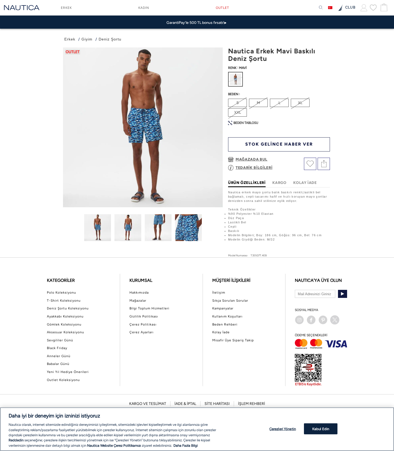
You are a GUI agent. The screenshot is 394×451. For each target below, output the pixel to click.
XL (300, 103)
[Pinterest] (323, 319)
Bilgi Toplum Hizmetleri (149, 308)
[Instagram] (299, 319)
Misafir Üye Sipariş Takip (233, 340)
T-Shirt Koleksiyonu (64, 300)
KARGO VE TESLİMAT (147, 403)
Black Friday (57, 348)
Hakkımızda (139, 292)
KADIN (143, 8)
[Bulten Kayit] (342, 294)
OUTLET (222, 8)
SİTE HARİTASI (217, 403)
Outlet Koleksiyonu (63, 380)
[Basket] (383, 7)
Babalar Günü (58, 364)
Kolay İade (221, 332)
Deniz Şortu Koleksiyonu (68, 308)
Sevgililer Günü (60, 340)
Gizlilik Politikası (143, 316)
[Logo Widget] (21, 7)
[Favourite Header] (373, 7)
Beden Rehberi (224, 324)
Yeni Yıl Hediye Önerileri (68, 372)
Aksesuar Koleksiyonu (65, 332)
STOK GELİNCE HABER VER (279, 144)
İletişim (218, 292)
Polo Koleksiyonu (61, 292)
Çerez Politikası (143, 324)
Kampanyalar (222, 308)
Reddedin (16, 440)
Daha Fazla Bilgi (185, 445)
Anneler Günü (58, 356)
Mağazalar (137, 300)
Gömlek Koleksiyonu (64, 324)
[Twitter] (334, 319)
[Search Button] (321, 8)
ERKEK (66, 8)
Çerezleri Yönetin (282, 429)
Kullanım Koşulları (227, 316)
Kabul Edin (320, 429)
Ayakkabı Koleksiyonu (65, 316)
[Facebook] (311, 319)
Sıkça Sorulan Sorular (230, 300)
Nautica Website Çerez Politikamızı (114, 445)
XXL (237, 112)
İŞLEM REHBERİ (251, 403)
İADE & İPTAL (185, 403)
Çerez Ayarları (141, 332)
